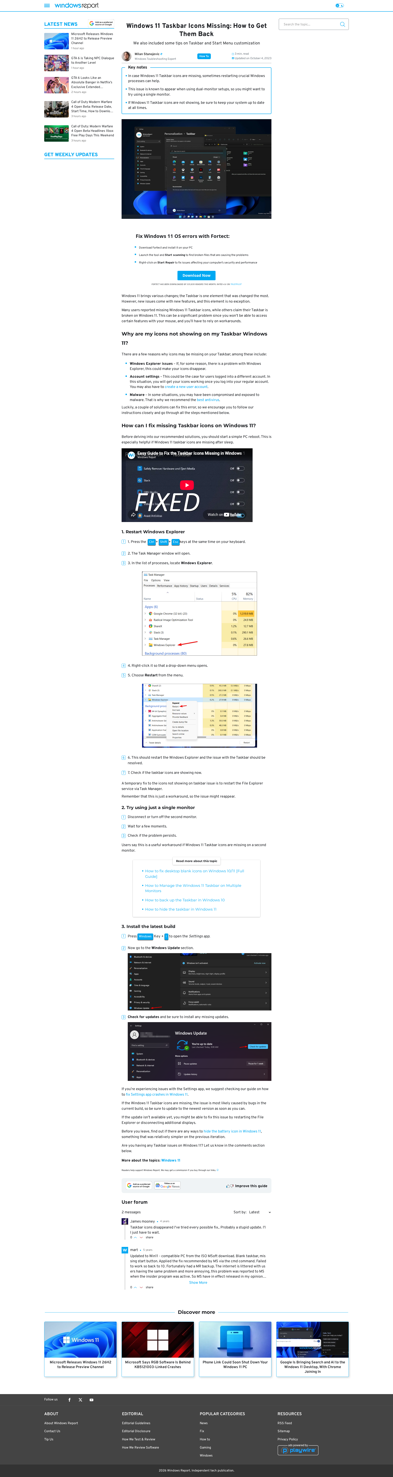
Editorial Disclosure (136, 1431)
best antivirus (208, 400)
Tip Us (48, 1439)
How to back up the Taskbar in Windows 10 (185, 900)
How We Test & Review (138, 1439)
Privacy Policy (288, 1439)
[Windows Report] (76, 5)
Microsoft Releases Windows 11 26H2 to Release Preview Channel (80, 1365)
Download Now (196, 275)
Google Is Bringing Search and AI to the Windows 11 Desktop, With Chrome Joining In (312, 1367)
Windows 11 (170, 1160)
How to (205, 1439)
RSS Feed (285, 1423)
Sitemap (284, 1431)
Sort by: (240, 1212)
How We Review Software (140, 1448)
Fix (202, 1431)
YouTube (91, 1400)
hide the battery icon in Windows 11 (232, 1131)
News (204, 1423)
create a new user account (186, 387)
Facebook (69, 1400)
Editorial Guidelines (136, 1423)
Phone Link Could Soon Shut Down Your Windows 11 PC (235, 1365)
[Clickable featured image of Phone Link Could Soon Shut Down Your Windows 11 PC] (235, 1340)
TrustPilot (236, 284)
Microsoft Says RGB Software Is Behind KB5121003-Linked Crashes (158, 1365)
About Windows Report (61, 1423)
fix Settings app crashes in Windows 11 (157, 1094)
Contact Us (52, 1431)
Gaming (205, 1448)
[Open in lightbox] (199, 614)
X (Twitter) (80, 1400)
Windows (206, 1456)
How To (204, 56)
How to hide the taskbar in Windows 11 (181, 909)
